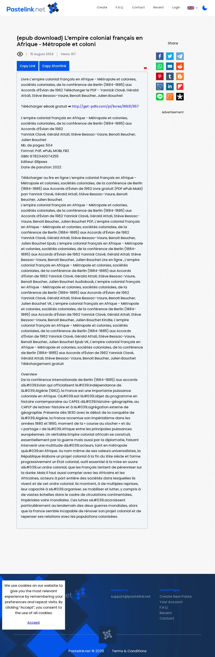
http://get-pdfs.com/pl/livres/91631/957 (105, 106)
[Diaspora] (180, 96)
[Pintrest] (160, 76)
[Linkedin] (170, 86)
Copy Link (27, 66)
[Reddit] (180, 66)
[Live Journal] (160, 86)
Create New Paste (176, 596)
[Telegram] (180, 56)
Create (102, 7)
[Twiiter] (170, 56)
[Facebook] (160, 56)
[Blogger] (180, 76)
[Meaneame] (170, 96)
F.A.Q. (120, 7)
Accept (33, 622)
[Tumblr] (170, 76)
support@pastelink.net (131, 596)
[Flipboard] (180, 86)
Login (176, 7)
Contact (138, 7)
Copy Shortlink (54, 66)
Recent (158, 7)
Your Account (171, 601)
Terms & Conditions (129, 650)
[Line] (160, 96)
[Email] (170, 66)
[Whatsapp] (160, 66)
